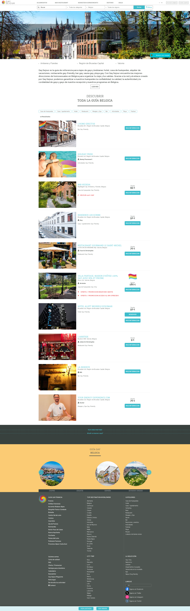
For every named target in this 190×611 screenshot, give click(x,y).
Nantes (89, 581)
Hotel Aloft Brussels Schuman (95, 306)
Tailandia (89, 548)
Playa (125, 111)
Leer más (95, 87)
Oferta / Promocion (55, 565)
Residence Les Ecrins (89, 215)
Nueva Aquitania (54, 532)
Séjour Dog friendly (131, 574)
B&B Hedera (84, 184)
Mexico (89, 534)
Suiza (88, 546)
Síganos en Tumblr (135, 601)
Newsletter (52, 574)
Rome (89, 586)
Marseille (90, 562)
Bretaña (51, 512)
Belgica (89, 503)
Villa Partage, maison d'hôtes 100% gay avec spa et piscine (98, 277)
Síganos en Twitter (135, 593)
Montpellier (90, 572)
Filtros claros (149, 10)
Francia (50, 501)
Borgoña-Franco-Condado (57, 509)
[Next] (148, 472)
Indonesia (90, 522)
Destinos (110, 3)
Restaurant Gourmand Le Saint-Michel (100, 245)
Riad (126, 510)
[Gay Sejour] (8, 2)
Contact (53, 585)
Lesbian (127, 564)
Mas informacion (132, 128)
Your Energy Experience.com (94, 397)
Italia (88, 527)
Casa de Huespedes (46, 111)
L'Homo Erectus (86, 124)
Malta (88, 529)
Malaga (89, 595)
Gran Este (51, 521)
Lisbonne (90, 591)
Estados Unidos (92, 517)
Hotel (75, 111)
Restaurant (85, 111)
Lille (88, 583)
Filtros (149, 7)
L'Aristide (83, 337)
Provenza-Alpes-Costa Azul (57, 544)
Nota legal (52, 579)
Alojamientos (42, 3)
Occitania (51, 535)
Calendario (52, 571)
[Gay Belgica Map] (159, 46)
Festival (133, 111)
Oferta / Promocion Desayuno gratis (96, 292)
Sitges (89, 593)
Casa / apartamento (63, 111)
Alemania (90, 501)
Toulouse (90, 569)
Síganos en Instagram (136, 597)
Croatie (89, 513)
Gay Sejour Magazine (55, 577)
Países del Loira (53, 538)
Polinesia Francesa (54, 541)
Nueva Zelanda (91, 536)
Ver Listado (86, 608)
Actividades (115, 111)
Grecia (89, 520)
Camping (128, 508)
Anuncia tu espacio (172, 2)
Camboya (90, 505)
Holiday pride (85, 154)
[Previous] (41, 472)
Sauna (127, 517)
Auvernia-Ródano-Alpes (56, 506)
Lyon (88, 564)
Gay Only (128, 560)
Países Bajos (91, 539)
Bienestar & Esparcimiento (88, 3)
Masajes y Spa (96, 111)
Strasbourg (90, 579)
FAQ (49, 562)
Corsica (50, 518)
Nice (88, 574)
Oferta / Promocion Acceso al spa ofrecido (99, 296)
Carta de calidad (54, 559)
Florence (90, 588)
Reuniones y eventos (132, 522)
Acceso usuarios (183, 2)
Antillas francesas (54, 504)
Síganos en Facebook (136, 589)
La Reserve (84, 367)
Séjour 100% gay (87, 195)
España (89, 515)
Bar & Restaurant (61, 3)
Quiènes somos (53, 556)
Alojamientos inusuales (132, 567)
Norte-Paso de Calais (55, 529)
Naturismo (128, 562)
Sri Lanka (90, 543)
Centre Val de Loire (54, 515)
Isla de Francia (53, 524)
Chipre (89, 510)
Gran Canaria (91, 598)
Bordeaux (90, 567)
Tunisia (89, 551)
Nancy (89, 576)
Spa (126, 572)
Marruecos (90, 532)
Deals (121, 3)
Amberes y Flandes (49, 63)
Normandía (52, 527)
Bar (107, 111)
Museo (127, 532)
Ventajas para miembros (56, 568)
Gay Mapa (102, 608)
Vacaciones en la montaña (133, 569)
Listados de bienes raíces (133, 534)
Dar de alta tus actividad (56, 582)
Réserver (132, 314)
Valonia (121, 63)
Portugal (89, 541)
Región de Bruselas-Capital (91, 63)
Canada (89, 508)
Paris (88, 560)
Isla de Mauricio (92, 524)
